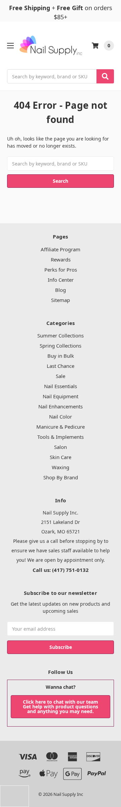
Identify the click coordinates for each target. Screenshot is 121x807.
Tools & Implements (60, 436)
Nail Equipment (60, 396)
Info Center (61, 279)
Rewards (61, 259)
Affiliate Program (60, 249)
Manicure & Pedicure (60, 426)
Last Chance (60, 365)
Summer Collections (60, 335)
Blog (60, 289)
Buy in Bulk (60, 355)
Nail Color (60, 416)
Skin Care (60, 457)
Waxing (60, 467)
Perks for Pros (60, 269)
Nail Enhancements (60, 406)
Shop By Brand (60, 477)
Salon (60, 447)
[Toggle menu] (10, 45)
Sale (60, 376)
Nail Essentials (60, 386)
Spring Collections (60, 345)
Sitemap (60, 300)
